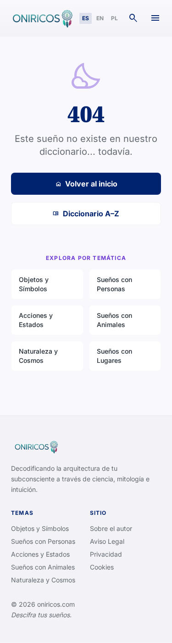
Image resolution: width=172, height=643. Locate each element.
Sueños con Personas (114, 284)
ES (85, 18)
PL (114, 18)
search (133, 18)
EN (100, 18)
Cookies (102, 567)
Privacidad (106, 554)
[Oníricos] (41, 18)
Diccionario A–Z (86, 213)
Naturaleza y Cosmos (38, 355)
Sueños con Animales (114, 319)
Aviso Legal (107, 541)
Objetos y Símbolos (34, 284)
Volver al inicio (86, 183)
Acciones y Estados (36, 319)
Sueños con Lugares (114, 355)
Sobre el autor (111, 528)
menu (155, 18)
